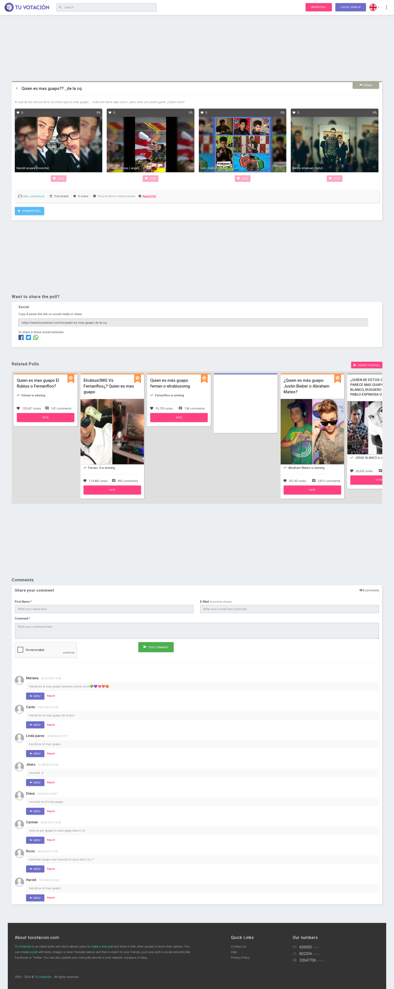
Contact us (238, 946)
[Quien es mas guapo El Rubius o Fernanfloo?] (45, 421)
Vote (60, 178)
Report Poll (149, 196)
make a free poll (102, 946)
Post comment (158, 647)
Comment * (22, 618)
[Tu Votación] (27, 7)
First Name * (23, 601)
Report (51, 695)
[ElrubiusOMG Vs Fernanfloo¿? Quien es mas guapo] (112, 493)
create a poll (29, 952)
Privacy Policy (240, 957)
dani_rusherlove (33, 196)
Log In (350, 7)
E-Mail (215, 601)
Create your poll (368, 365)
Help (234, 952)
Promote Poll (31, 210)
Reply (37, 696)
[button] (374, 7)
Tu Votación (23, 946)
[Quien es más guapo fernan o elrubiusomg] (179, 421)
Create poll (319, 7)
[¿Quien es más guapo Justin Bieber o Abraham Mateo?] (312, 493)
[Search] (60, 7)
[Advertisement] (197, 48)
